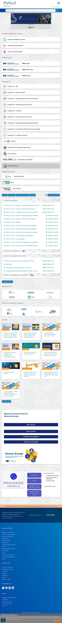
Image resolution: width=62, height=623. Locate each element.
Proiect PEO (6, 349)
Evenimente (5, 571)
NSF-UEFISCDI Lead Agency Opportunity (19, 147)
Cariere (3, 552)
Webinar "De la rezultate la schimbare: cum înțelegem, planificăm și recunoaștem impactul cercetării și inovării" (11, 335)
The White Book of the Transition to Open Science (34, 493)
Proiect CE (5, 329)
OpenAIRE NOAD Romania (52, 475)
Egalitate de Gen (6, 540)
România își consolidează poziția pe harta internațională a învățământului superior (10, 355)
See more (31, 425)
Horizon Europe (12, 153)
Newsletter (12, 195)
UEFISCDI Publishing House (8, 557)
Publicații (32, 195)
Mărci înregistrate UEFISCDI (8, 548)
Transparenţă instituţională (8, 544)
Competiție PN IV (47, 329)
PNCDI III (13, 141)
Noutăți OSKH (34, 475)
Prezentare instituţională (8, 534)
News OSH (25, 349)
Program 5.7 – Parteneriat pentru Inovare (20, 117)
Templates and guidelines (31, 436)
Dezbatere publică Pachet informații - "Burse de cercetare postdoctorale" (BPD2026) (30, 374)
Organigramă (5, 538)
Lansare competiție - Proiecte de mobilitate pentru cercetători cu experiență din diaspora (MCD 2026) (11, 394)
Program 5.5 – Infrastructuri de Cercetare (20, 104)
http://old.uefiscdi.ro (50, 506)
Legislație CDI (5, 599)
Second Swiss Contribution (24, 159)
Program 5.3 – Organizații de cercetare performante (23, 98)
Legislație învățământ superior (9, 597)
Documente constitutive (8, 532)
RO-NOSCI (34, 481)
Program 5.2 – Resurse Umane (16, 92)
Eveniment (5, 368)
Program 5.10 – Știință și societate (17, 135)
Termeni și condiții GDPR (8, 554)
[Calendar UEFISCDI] (46, 195)
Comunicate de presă (22, 195)
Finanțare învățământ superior (16, 39)
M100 (12, 182)
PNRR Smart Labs (27, 69)
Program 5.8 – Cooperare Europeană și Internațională (23, 123)
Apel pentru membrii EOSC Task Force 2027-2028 (30, 353)
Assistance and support (31, 442)
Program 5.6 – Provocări (14, 111)
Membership (5, 542)
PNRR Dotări (26, 63)
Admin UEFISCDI (55, 6)
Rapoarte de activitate (7, 536)
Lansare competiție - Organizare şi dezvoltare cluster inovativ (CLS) (50, 334)
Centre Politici (5, 550)
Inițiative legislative (6, 603)
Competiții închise (7, 281)
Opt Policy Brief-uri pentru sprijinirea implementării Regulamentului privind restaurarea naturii (30, 335)
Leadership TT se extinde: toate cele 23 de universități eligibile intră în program (50, 354)
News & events (31, 431)
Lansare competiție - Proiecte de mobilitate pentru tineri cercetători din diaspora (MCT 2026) (51, 374)
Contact (4, 559)
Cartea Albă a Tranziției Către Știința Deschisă (34, 486)
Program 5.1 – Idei (13, 86)
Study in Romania (19, 176)
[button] (12, 21)
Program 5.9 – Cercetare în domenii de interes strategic (24, 129)
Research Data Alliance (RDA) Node (51, 478)
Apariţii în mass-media (7, 569)
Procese (4, 605)
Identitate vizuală (6, 579)
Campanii (4, 577)
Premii (3, 546)
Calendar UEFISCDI (54, 195)
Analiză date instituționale (15, 45)
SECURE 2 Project (50, 481)
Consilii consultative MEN (15, 51)
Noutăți (5, 195)
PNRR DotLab (26, 76)
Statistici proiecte (13, 166)
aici (54, 486)
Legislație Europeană (7, 601)
